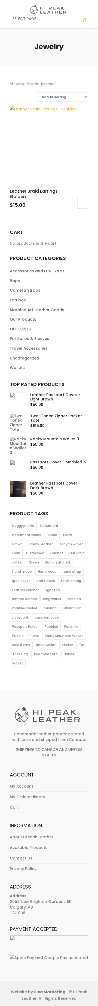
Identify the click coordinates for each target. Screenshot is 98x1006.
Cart (14, 807)
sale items (21, 644)
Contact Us (21, 858)
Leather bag (71, 580)
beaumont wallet (27, 535)
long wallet (52, 599)
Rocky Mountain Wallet (64, 635)
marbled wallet (25, 608)
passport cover (47, 617)
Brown (17, 544)
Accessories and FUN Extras (37, 271)
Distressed (35, 553)
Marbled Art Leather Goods (37, 310)
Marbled (74, 599)
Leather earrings (25, 590)
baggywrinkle (23, 525)
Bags (15, 281)
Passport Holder (25, 626)
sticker (67, 644)
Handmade (47, 571)
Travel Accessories (29, 348)
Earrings (18, 300)
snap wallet (46, 644)
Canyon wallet (71, 544)
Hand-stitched (57, 562)
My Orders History (27, 797)
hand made (22, 571)
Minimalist (72, 608)
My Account (21, 786)
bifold (52, 535)
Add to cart (82, 203)
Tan (82, 644)
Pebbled (51, 626)
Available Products (28, 847)
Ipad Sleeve (45, 580)
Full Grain (77, 553)
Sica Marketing (49, 992)
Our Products (23, 319)
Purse (34, 635)
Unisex (69, 654)
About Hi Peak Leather (31, 837)
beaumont (49, 525)
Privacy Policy (23, 868)
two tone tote (46, 654)
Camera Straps (25, 290)
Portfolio (71, 626)
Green (34, 562)
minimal (50, 608)
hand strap (72, 571)
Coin (16, 553)
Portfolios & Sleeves (29, 338)
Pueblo (18, 635)
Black (67, 535)
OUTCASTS (20, 329)
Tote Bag (20, 654)
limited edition (24, 599)
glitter (17, 562)
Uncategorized (24, 358)
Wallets (17, 367)
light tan (52, 590)
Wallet (17, 663)
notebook (20, 617)
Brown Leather (41, 544)
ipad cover (21, 580)
